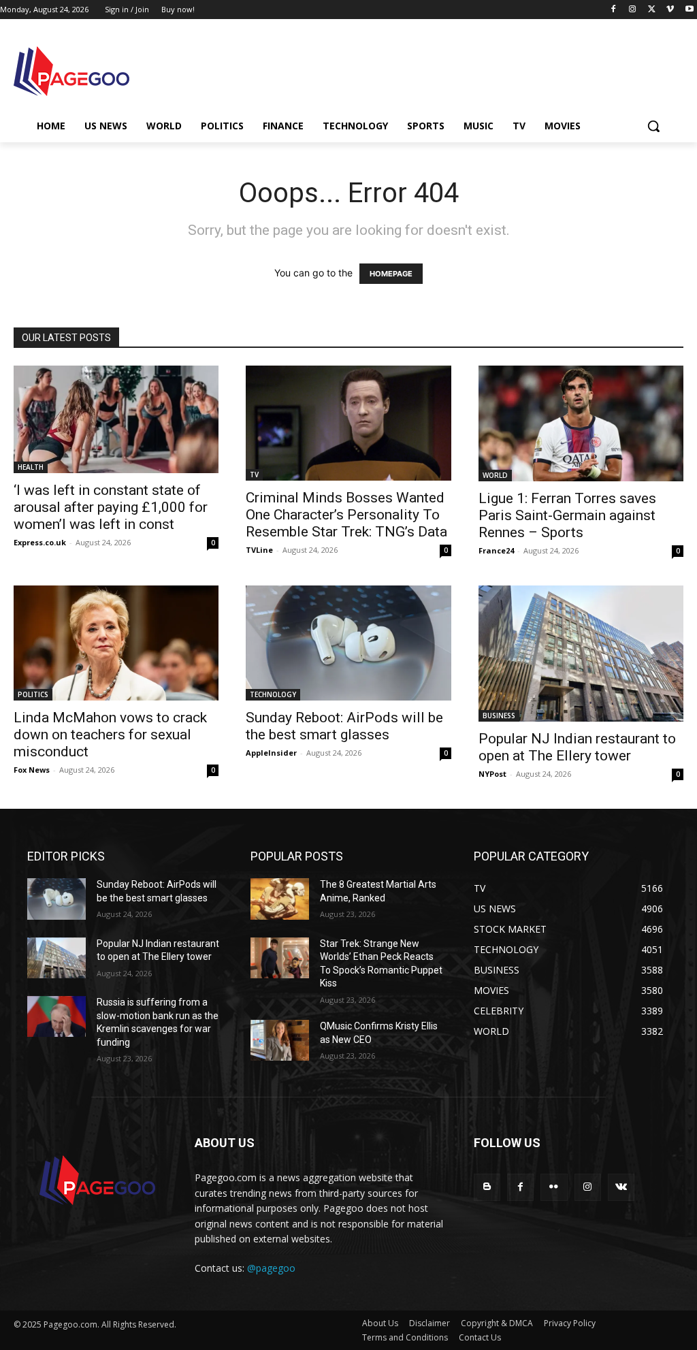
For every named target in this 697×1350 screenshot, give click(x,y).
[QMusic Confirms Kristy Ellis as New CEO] (279, 1040)
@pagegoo (271, 1267)
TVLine (259, 550)
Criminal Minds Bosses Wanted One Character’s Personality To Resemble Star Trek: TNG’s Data (346, 514)
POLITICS (33, 694)
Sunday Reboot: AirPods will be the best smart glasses (344, 726)
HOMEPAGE (391, 273)
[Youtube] (689, 10)
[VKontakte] (621, 1187)
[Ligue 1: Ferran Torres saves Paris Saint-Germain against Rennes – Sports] (581, 423)
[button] (653, 126)
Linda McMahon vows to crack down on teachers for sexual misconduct (110, 734)
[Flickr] (553, 1187)
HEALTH (31, 467)
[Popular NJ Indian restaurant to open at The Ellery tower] (581, 653)
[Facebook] (613, 10)
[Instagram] (633, 10)
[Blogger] (487, 1187)
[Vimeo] (670, 10)
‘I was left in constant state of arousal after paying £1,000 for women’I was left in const (111, 507)
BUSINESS (499, 715)
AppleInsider (271, 753)
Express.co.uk (40, 542)
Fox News (32, 770)
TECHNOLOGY (273, 694)
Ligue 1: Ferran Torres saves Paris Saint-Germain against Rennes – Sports (567, 515)
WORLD (495, 475)
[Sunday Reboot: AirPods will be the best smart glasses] (348, 643)
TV (254, 474)
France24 (496, 550)
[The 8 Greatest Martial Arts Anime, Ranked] (279, 898)
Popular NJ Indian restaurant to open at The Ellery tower (577, 747)
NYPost (492, 774)
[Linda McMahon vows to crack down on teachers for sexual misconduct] (116, 643)
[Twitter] (652, 10)
